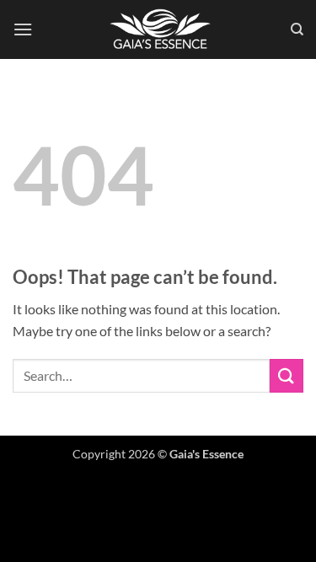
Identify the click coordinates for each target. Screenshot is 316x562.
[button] (23, 29)
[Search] (297, 29)
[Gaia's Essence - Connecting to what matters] (160, 29)
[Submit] (286, 375)
